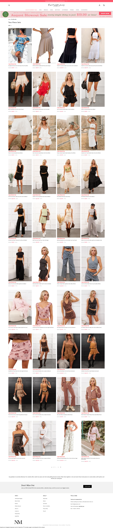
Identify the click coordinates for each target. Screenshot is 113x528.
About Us (16, 508)
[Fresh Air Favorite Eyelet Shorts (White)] (20, 132)
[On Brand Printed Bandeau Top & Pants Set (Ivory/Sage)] (68, 438)
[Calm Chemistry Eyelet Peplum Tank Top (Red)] (44, 89)
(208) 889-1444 (81, 506)
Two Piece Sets (13, 19)
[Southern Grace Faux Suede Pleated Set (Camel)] (93, 350)
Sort (9, 25)
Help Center (45, 498)
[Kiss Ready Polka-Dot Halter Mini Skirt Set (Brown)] (68, 307)
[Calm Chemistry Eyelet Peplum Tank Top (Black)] (68, 89)
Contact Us (17, 511)
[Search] (9, 5)
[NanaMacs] (56, 5)
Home (9, 19)
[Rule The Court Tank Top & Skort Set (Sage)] (44, 220)
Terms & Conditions (46, 506)
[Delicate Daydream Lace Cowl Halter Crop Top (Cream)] (68, 220)
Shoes (77, 9)
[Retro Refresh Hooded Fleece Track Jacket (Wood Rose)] (93, 394)
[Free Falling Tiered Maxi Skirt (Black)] (93, 176)
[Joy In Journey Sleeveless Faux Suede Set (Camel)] (44, 394)
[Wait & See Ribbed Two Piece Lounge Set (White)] (44, 438)
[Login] (100, 5)
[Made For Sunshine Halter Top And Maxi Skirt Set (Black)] (68, 45)
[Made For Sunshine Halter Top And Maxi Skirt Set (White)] (93, 45)
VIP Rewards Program (18, 498)
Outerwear (65, 9)
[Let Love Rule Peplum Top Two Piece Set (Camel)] (68, 350)
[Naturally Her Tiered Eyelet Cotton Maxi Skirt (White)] (93, 132)
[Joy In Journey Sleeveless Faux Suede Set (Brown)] (44, 350)
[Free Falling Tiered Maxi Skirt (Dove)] (68, 176)
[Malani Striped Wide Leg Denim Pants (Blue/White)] (68, 263)
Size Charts (45, 503)
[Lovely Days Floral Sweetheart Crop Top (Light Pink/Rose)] (44, 307)
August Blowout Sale (31, 9)
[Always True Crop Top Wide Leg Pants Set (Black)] (20, 263)
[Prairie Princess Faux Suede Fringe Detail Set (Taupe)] (20, 394)
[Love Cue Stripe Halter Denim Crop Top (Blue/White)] (93, 263)
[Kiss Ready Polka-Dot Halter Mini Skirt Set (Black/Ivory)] (93, 307)
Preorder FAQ (17, 513)
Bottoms (57, 9)
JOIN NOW (87, 486)
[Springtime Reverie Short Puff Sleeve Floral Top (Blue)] (20, 45)
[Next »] (60, 467)
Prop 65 (44, 511)
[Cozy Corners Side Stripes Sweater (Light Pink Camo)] (20, 307)
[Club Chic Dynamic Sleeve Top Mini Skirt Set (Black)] (20, 176)
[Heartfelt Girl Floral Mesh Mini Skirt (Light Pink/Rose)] (20, 350)
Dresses (46, 9)
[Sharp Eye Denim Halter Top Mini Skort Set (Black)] (44, 263)
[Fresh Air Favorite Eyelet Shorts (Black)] (93, 89)
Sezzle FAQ (17, 516)
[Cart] (103, 5)
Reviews (16, 503)
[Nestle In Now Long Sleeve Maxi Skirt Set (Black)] (44, 176)
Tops (40, 9)
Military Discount (18, 506)
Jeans (51, 9)
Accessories (84, 9)
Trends (72, 9)
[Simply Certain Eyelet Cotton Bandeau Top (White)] (68, 132)
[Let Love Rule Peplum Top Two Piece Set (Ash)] (20, 438)
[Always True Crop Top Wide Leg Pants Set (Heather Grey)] (93, 220)
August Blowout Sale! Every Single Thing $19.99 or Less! (55, 1)
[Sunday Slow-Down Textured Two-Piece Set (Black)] (20, 220)
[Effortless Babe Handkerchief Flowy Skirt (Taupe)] (44, 45)
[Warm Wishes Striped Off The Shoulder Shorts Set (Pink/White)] (93, 438)
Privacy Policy (45, 508)
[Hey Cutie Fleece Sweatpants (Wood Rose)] (68, 394)
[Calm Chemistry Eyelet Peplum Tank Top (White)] (44, 132)
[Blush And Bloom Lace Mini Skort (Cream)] (20, 89)
